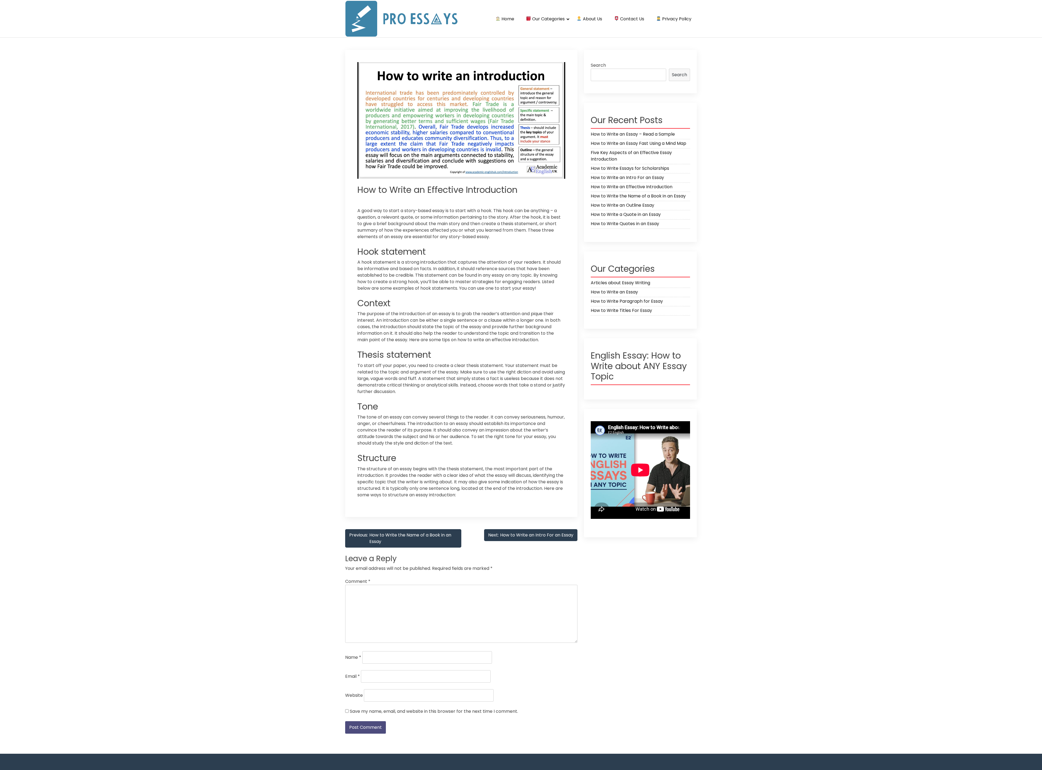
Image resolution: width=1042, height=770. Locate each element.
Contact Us (631, 19)
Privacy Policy (676, 19)
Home (507, 19)
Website (354, 695)
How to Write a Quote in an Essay (626, 214)
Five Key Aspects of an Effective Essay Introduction (631, 155)
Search (598, 65)
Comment (357, 581)
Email (352, 676)
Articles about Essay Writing (620, 283)
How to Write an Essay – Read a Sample (633, 134)
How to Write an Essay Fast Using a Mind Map (638, 143)
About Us (592, 19)
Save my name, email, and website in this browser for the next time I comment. (434, 711)
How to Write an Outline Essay (622, 205)
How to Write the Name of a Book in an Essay (638, 196)
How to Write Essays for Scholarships (630, 168)
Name (353, 657)
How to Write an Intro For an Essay (627, 177)
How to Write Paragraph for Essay (627, 301)
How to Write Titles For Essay (621, 310)
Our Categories (548, 19)
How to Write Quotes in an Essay (625, 224)
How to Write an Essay (614, 292)
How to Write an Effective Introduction (631, 187)
